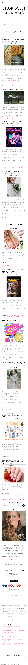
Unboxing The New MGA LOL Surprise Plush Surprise (12, 122)
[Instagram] (9, 585)
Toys (21, 167)
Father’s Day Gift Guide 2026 (13, 90)
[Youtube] (19, 585)
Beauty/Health (18, 264)
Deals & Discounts (9, 321)
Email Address (14, 574)
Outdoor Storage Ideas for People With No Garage (13, 40)
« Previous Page (7, 499)
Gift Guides (11, 218)
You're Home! (7, 23)
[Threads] (14, 585)
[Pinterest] (11, 585)
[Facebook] (3, 585)
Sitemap (14, 620)
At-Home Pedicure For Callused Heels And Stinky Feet (12, 224)
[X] (6, 585)
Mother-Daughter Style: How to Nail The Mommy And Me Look (13, 364)
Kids (10, 167)
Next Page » (22, 499)
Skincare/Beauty (6, 265)
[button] (2, 18)
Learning (19, 85)
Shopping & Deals (11, 316)
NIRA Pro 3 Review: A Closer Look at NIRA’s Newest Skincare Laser (12, 271)
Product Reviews (15, 167)
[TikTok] (17, 585)
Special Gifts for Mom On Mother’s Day (12, 172)
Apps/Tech (11, 264)
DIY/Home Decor (12, 85)
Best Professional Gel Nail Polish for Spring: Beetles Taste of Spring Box (12, 462)
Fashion (11, 409)
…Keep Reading (15, 80)
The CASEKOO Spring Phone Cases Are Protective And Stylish (12, 415)
